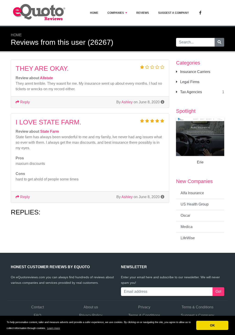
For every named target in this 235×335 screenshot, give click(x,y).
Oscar (185, 215)
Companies (115, 12)
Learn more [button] (53, 328)
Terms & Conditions (197, 307)
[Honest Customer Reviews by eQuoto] (39, 13)
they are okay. (42, 68)
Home (94, 12)
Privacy (144, 307)
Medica (187, 227)
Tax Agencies (190, 92)
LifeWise (188, 238)
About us (91, 307)
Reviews (142, 12)
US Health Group (195, 204)
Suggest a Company (173, 12)
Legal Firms (189, 82)
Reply (24, 102)
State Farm (49, 131)
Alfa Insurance (192, 193)
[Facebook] (200, 12)
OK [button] (212, 325)
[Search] (219, 42)
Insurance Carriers (194, 72)
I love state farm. (48, 122)
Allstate (46, 78)
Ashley (127, 102)
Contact (37, 307)
